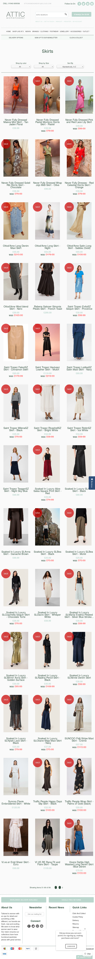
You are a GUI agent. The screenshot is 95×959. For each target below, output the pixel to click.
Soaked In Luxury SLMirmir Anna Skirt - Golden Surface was (16, 680)
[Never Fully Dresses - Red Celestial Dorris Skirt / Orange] (79, 176)
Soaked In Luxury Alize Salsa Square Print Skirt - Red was (47, 494)
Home (8, 31)
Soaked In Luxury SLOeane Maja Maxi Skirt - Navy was (48, 743)
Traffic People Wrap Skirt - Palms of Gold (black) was (79, 805)
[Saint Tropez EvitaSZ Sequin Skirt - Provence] (79, 299)
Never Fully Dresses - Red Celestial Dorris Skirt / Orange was (79, 188)
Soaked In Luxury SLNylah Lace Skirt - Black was (16, 743)
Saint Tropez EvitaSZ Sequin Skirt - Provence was (79, 311)
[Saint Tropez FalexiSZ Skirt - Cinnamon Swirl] (15, 360)
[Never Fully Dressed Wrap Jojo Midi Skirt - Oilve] (47, 176)
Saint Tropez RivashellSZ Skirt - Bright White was (47, 432)
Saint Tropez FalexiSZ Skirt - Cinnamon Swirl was (16, 371)
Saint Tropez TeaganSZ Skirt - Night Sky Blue (16, 491)
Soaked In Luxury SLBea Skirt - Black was (47, 556)
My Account (77, 21)
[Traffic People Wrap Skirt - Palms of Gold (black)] (79, 794)
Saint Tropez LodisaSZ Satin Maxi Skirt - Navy (79, 370)
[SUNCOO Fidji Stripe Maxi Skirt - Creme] (79, 731)
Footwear (54, 31)
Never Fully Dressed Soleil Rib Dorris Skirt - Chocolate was (15, 188)
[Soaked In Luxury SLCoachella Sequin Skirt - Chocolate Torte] (15, 605)
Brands (35, 31)
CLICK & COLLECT (76, 37)
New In (28, 31)
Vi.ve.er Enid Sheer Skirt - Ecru (15, 865)
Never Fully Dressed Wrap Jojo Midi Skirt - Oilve (47, 185)
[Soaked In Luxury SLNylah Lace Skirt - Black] (15, 731)
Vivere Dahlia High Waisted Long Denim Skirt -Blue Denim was (79, 867)
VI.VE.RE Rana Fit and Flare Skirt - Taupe (47, 865)
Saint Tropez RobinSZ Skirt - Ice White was (79, 432)
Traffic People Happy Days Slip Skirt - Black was (47, 805)
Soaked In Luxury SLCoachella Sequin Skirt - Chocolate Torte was (16, 617)
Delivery (75, 920)
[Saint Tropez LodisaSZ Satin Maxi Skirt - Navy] (79, 360)
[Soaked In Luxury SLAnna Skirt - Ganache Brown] (15, 545)
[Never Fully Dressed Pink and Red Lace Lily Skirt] (79, 113)
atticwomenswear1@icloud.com (37, 3)
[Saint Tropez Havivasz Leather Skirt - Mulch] (47, 360)
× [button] (84, 929)
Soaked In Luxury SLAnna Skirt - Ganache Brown (15, 554)
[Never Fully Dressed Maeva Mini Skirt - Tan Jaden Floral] (16, 113)
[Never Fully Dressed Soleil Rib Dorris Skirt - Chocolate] (15, 176)
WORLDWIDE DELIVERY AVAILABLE (24, 900)
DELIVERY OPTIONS (16, 37)
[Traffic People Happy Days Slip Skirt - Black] (47, 794)
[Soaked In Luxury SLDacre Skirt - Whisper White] (47, 605)
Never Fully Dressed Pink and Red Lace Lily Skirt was (79, 124)
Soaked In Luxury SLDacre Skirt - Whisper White (47, 616)
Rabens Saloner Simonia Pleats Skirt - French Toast (47, 309)
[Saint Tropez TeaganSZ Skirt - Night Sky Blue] (15, 482)
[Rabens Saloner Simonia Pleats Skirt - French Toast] (47, 299)
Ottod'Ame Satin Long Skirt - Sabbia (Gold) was (79, 250)
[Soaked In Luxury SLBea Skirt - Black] (47, 545)
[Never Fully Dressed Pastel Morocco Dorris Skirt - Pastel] (47, 113)
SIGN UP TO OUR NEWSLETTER (46, 37)
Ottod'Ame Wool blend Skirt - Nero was (16, 311)
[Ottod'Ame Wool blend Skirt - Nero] (15, 299)
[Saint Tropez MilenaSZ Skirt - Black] (15, 421)
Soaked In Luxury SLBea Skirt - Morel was (79, 556)
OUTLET (86, 31)
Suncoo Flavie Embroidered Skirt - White (16, 804)
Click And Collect (79, 913)
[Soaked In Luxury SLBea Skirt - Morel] (79, 545)
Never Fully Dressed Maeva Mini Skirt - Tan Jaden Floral (15, 124)
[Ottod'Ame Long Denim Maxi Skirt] (15, 239)
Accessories (76, 31)
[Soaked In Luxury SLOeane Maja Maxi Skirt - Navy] (47, 731)
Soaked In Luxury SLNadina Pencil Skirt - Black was (47, 680)
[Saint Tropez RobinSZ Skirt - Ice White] (79, 421)
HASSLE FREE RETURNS (71, 900)
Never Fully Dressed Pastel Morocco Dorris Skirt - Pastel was (47, 125)
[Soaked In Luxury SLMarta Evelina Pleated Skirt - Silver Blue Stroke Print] (79, 605)
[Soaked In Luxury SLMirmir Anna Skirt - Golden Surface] (15, 668)
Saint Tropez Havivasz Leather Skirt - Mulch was (47, 371)
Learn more (71, 946)
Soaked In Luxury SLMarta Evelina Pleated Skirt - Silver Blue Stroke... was (79, 617)
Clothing (44, 31)
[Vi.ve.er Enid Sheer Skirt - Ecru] (15, 855)
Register (67, 21)
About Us (38, 21)
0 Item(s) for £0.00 (81, 14)
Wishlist (59, 21)
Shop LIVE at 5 (18, 31)
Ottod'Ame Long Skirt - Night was (47, 250)
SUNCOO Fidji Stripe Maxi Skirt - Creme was (79, 742)
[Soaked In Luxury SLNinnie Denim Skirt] (79, 668)
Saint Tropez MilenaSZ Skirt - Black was (15, 432)
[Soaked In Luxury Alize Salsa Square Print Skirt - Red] (47, 482)
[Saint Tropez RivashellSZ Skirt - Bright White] (47, 421)
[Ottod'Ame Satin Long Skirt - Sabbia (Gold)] (79, 239)
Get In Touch (49, 21)
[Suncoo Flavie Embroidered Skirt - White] (15, 794)
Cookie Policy (77, 917)
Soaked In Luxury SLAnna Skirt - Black (79, 491)
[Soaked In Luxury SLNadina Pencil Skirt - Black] (47, 668)
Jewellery (64, 31)
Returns (75, 924)
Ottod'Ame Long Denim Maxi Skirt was (16, 250)
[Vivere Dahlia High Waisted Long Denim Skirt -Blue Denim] (79, 855)
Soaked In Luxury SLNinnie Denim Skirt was (79, 679)
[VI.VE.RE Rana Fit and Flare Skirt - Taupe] (47, 855)
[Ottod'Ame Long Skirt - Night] (47, 239)
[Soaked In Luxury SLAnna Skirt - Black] (79, 482)
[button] (74, 957)
